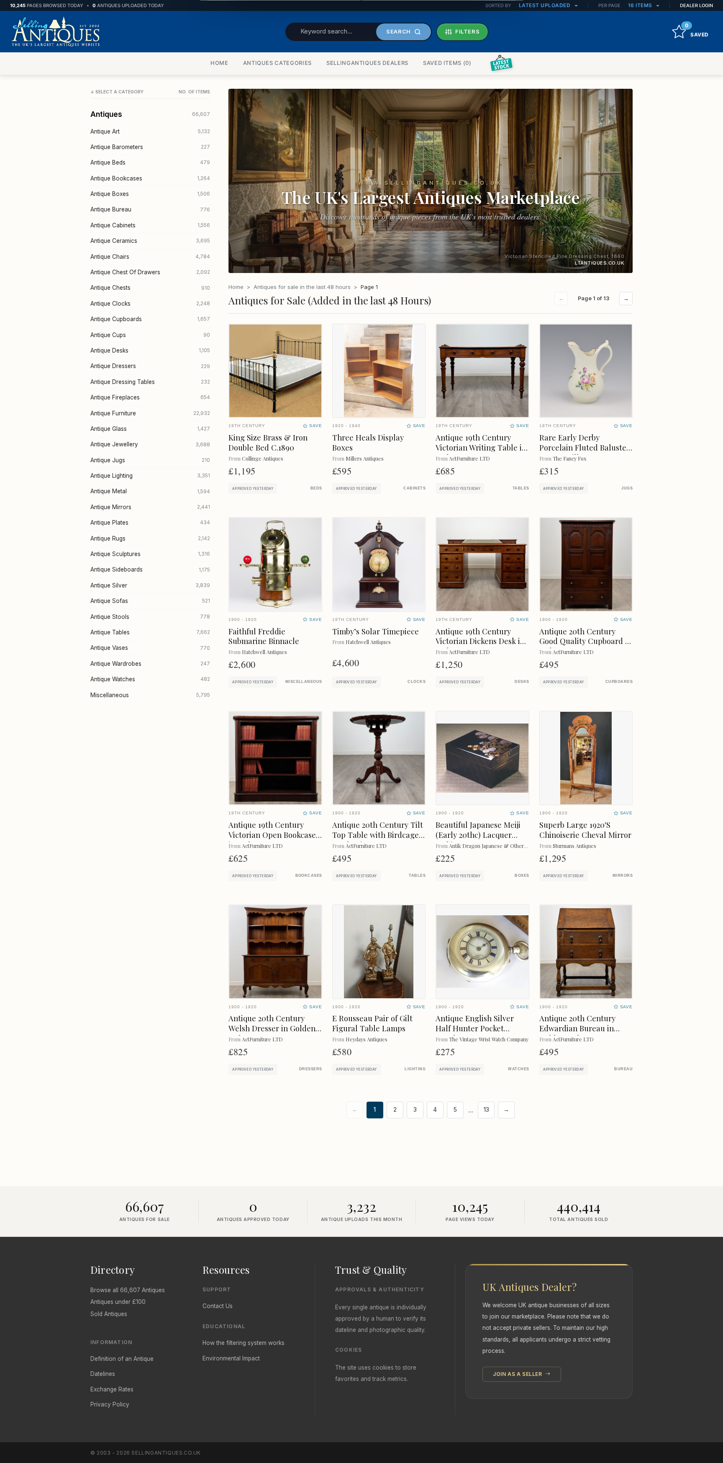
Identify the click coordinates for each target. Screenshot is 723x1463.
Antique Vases (150, 647)
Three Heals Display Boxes (368, 442)
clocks (417, 682)
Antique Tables (150, 632)
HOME (219, 62)
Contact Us (218, 1306)
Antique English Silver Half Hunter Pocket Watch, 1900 (475, 1028)
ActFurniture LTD (469, 458)
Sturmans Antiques (574, 845)
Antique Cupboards (150, 319)
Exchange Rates (111, 1389)
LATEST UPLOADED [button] (545, 5)
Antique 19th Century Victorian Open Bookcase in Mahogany (272, 834)
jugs (627, 488)
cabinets (414, 488)
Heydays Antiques (366, 1039)
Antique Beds (150, 162)
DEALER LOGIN (696, 5)
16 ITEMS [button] (641, 5)
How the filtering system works (244, 1342)
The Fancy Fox (569, 458)
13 (486, 1109)
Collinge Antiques (262, 458)
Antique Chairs (150, 256)
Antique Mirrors (150, 507)
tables (521, 488)
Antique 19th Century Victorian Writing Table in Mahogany (481, 447)
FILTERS (467, 31)
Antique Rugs (150, 538)
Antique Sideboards (150, 569)
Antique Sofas (150, 601)
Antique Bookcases (150, 178)
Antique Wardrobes (150, 663)
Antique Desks (150, 350)
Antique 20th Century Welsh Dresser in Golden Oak (271, 1028)
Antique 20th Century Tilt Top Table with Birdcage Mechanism (377, 834)
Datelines (102, 1373)
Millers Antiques (365, 458)
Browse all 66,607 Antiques (127, 1290)
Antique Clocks (150, 303)
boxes (522, 875)
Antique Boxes (150, 194)
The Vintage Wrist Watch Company (488, 1039)
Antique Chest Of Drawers (150, 272)
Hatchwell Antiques (264, 651)
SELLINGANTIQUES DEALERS (367, 62)
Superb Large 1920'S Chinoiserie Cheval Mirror (585, 829)
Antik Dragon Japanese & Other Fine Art (496, 845)
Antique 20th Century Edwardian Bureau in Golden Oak (577, 1028)
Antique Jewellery (150, 444)
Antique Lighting (150, 475)
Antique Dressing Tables (150, 382)
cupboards (619, 682)
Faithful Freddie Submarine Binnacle (263, 636)
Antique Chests (150, 287)
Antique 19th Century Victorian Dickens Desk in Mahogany (480, 641)
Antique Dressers (150, 366)
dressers (310, 1069)
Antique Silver (150, 585)
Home (236, 286)
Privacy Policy (109, 1404)
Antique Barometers (150, 147)
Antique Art (150, 131)
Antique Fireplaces (150, 397)
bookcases (308, 875)
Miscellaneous (150, 695)
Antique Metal (150, 491)
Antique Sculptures (150, 554)
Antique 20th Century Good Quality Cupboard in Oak (585, 641)
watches (518, 1069)
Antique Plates (150, 522)
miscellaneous (303, 682)
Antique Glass (150, 428)
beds (316, 488)
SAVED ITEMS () (447, 62)
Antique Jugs (150, 460)
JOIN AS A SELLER (518, 1374)
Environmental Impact (231, 1358)
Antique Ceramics (150, 240)
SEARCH (398, 31)
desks (522, 682)
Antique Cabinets (150, 225)
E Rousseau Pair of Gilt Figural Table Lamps (372, 1023)
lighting (415, 1069)
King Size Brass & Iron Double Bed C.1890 (268, 442)
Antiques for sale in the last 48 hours (302, 286)
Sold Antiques (108, 1314)
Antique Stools (150, 616)
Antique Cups (150, 335)
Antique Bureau (150, 209)
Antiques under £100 (118, 1301)
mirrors (623, 875)
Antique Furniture (150, 413)
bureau (623, 1069)
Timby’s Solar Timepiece (375, 631)
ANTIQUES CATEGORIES (277, 62)
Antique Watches (150, 679)
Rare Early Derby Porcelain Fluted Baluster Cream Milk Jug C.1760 (584, 447)
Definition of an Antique (122, 1358)
